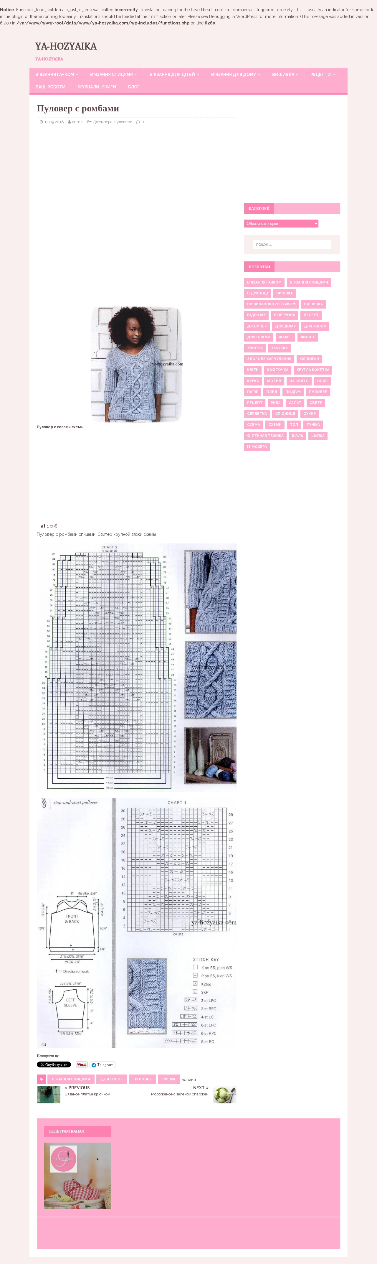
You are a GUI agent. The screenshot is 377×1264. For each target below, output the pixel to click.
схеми (275, 425)
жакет (285, 337)
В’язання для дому (233, 74)
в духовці (257, 293)
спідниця (285, 414)
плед (271, 392)
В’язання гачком (54, 74)
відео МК (256, 315)
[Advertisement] (137, 174)
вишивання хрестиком (271, 304)
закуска (279, 348)
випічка (284, 293)
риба (275, 403)
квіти (253, 370)
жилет (307, 337)
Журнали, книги (96, 87)
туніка (313, 425)
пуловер (142, 1079)
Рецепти (320, 74)
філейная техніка (265, 436)
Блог (134, 87)
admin (78, 122)
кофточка (277, 370)
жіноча (255, 348)
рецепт (254, 403)
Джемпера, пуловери (112, 122)
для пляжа (258, 337)
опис (322, 381)
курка (253, 381)
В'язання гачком (264, 282)
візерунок (284, 315)
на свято (299, 381)
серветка (257, 414)
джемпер (257, 326)
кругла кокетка (313, 370)
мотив (274, 381)
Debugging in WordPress (233, 16)
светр (316, 403)
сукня (309, 414)
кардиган (309, 359)
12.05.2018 (54, 122)
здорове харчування (269, 359)
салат (295, 403)
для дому (285, 326)
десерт (311, 315)
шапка (318, 436)
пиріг (252, 392)
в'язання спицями (71, 1079)
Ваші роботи (50, 87)
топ (294, 425)
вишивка (313, 304)
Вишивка (283, 74)
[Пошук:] (292, 244)
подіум (293, 392)
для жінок (112, 1079)
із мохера (257, 447)
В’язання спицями (111, 74)
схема (168, 1079)
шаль (297, 436)
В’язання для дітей (172, 74)
